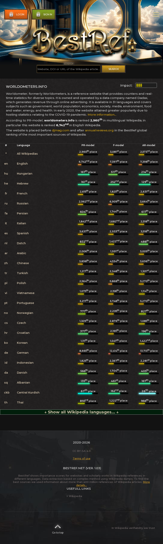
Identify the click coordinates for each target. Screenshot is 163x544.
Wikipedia (75, 496)
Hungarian (24, 173)
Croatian (23, 333)
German (23, 353)
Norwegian (25, 313)
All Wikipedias (27, 153)
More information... (102, 114)
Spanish (23, 233)
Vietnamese (25, 293)
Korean (22, 343)
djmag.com (60, 130)
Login (20, 14)
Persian (22, 213)
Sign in (47, 14)
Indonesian (25, 362)
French (22, 193)
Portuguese (25, 303)
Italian (21, 223)
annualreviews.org (99, 130)
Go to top (57, 532)
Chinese (23, 263)
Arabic (21, 253)
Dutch (21, 243)
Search (114, 68)
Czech (21, 323)
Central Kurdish (28, 392)
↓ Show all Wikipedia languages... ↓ (81, 412)
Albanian (23, 382)
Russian (22, 203)
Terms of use (81, 458)
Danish (22, 372)
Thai (20, 402)
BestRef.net (74, 468)
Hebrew (22, 183)
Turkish (22, 273)
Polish (21, 283)
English (22, 163)
